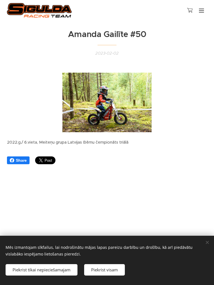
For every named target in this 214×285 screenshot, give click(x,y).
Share (21, 160)
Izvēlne (201, 10)
